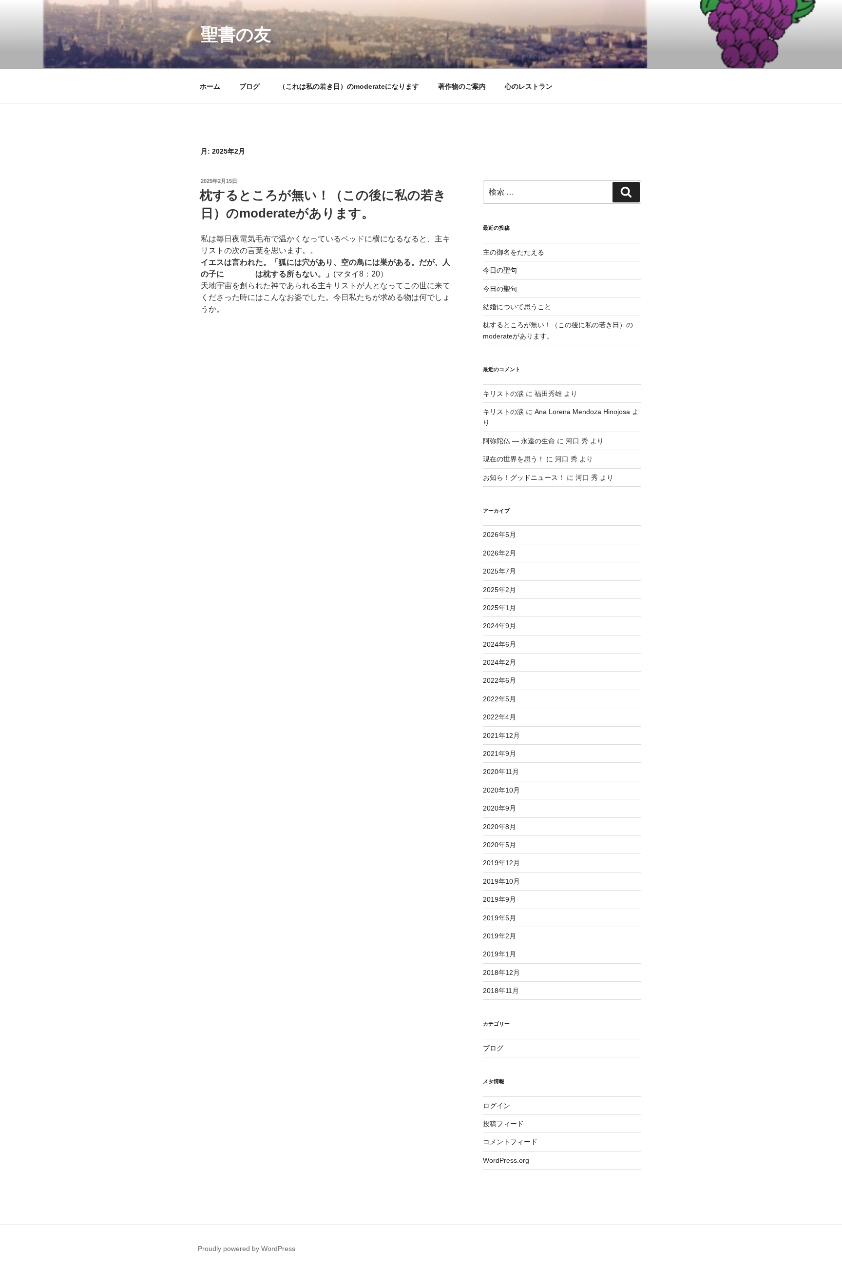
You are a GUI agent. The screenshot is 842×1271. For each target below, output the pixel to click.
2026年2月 (499, 553)
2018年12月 (501, 972)
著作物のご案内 (462, 86)
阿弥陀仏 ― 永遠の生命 (519, 441)
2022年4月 (499, 717)
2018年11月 (501, 990)
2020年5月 (499, 845)
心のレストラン (529, 86)
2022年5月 (499, 699)
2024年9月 (499, 626)
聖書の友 (236, 34)
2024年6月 (499, 644)
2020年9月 (499, 808)
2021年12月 (501, 735)
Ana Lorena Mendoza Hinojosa (582, 412)
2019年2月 (499, 936)
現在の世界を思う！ (513, 459)
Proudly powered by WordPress (246, 1248)
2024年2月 (499, 662)
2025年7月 (499, 571)
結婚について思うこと (517, 307)
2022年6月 (499, 680)
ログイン (496, 1106)
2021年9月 (499, 753)
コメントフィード (510, 1142)
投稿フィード (503, 1124)
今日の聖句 (500, 270)
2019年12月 (501, 863)
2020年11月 (501, 771)
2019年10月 (501, 881)
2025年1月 (499, 608)
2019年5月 (499, 918)
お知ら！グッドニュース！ (524, 477)
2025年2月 (499, 590)
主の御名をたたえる (513, 252)
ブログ (249, 86)
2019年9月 (499, 899)
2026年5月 (499, 534)
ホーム (210, 86)
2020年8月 (499, 827)
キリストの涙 (503, 393)
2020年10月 (501, 790)
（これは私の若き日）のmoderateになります (349, 86)
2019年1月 (499, 954)
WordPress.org (506, 1160)
